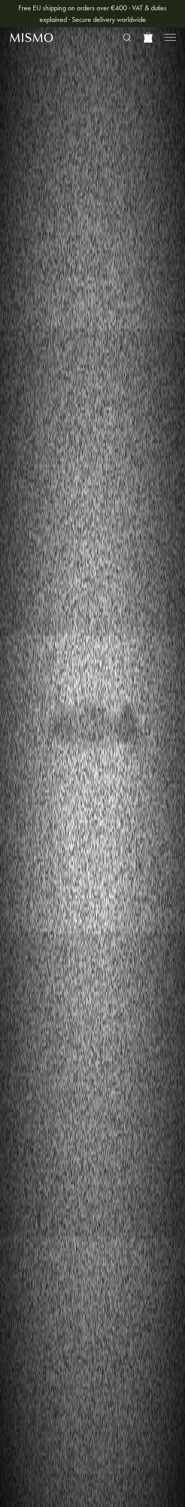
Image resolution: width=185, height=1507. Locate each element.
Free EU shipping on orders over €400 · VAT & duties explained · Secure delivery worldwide (92, 13)
